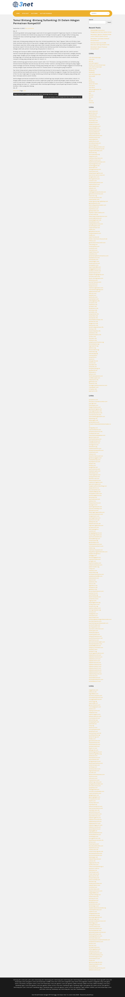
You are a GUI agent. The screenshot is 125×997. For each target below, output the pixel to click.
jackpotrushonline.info (95, 431)
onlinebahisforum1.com (96, 697)
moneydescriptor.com (95, 493)
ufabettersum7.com (95, 659)
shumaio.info (93, 338)
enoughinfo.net (93, 361)
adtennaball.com (94, 186)
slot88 (48, 981)
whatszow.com (93, 755)
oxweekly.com (93, 254)
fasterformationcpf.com (96, 456)
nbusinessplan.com (95, 126)
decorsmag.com (93, 145)
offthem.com (92, 118)
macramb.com (93, 250)
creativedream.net (94, 227)
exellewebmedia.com (95, 439)
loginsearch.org (93, 346)
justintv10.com (93, 284)
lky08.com (92, 235)
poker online (92, 68)
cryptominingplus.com (95, 482)
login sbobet (85, 987)
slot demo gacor (94, 63)
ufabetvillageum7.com (95, 825)
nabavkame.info (93, 379)
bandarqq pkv (81, 989)
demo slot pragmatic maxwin (84, 981)
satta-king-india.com (95, 782)
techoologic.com (94, 906)
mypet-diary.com (94, 252)
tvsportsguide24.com (95, 535)
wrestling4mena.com (95, 218)
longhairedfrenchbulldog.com (98, 486)
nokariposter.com (94, 199)
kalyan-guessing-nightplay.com (98, 201)
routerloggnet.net (94, 165)
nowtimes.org (93, 351)
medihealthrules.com (95, 909)
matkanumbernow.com (96, 158)
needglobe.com (93, 613)
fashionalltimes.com (95, 934)
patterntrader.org (94, 567)
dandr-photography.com (96, 278)
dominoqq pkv (39, 980)
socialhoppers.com (94, 225)
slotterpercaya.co (94, 632)
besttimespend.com (95, 597)
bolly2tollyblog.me (94, 368)
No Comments (30, 28)
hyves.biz (91, 359)
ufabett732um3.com (95, 859)
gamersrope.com (94, 437)
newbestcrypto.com (94, 471)
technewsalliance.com (95, 853)
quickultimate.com (94, 625)
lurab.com (92, 960)
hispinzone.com (93, 171)
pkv (90, 78)
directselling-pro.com (95, 956)
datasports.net (93, 521)
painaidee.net (93, 497)
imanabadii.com (93, 387)
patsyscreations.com (95, 716)
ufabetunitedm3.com (95, 664)
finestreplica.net (94, 844)
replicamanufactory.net (96, 808)
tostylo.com (92, 465)
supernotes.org (93, 572)
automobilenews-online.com (97, 932)
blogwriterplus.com (95, 407)
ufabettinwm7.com (94, 660)
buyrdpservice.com (94, 461)
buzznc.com (92, 943)
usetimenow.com (94, 207)
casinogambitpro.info (95, 411)
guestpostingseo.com (95, 409)
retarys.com (92, 454)
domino (91, 95)
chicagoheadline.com (95, 699)
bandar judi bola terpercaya (97, 65)
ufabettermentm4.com (95, 657)
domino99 (92, 76)
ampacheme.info (94, 314)
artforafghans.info (94, 301)
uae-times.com (93, 111)
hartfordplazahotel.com (96, 376)
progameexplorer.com (95, 953)
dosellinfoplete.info (94, 331)
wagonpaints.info (94, 862)
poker (90, 80)
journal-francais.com (95, 282)
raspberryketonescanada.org (97, 908)
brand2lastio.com (94, 222)
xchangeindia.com (94, 924)
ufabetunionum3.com (95, 819)
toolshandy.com (93, 259)
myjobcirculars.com (95, 160)
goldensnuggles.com (95, 458)
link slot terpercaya (95, 57)
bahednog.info (93, 418)
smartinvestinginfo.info (96, 851)
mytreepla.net (93, 804)
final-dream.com (94, 872)
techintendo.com (94, 759)
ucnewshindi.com (94, 433)
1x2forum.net (93, 692)
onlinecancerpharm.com (96, 546)
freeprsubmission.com (95, 891)
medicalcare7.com (94, 184)
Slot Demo (34, 13)
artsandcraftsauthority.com (97, 968)
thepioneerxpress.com (95, 135)
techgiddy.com (93, 428)
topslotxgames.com (95, 164)
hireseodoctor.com (94, 799)
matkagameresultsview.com (97, 192)
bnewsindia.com (94, 896)
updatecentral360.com (95, 576)
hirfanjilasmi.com (94, 604)
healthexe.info (93, 304)
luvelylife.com (93, 248)
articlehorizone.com (95, 785)
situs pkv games (56, 983)
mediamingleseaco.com (96, 287)
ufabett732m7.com (94, 885)
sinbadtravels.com (94, 443)
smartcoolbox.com (94, 634)
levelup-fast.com (94, 802)
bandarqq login (20, 985)
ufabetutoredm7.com (95, 672)
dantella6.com (93, 167)
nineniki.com (93, 180)
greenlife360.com (94, 128)
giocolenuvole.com (94, 740)
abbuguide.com (93, 750)
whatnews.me (93, 870)
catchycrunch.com (94, 710)
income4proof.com (94, 718)
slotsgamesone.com (95, 169)
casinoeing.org (93, 353)
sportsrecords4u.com (95, 814)
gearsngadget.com (94, 797)
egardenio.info (93, 585)
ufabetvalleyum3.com (95, 674)
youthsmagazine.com (95, 495)
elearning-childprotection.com (98, 216)
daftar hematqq (98, 983)
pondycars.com (93, 902)
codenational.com (94, 951)
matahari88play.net (95, 491)
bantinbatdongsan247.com (97, 416)
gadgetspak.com (94, 795)
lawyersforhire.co (94, 488)
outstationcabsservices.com (97, 921)
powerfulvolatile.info (95, 334)
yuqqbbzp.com (93, 787)
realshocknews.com (95, 559)
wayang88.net (93, 831)
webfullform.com (94, 141)
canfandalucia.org (94, 915)
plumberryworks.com (95, 621)
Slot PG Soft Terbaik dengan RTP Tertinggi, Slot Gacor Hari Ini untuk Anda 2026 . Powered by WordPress (62, 995)
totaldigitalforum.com (95, 936)
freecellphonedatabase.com (97, 435)
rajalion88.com (93, 703)
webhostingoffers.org (95, 754)
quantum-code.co (94, 868)
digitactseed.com (94, 770)
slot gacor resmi (31, 983)
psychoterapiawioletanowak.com (98, 623)
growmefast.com (94, 542)
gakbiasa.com (93, 381)
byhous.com (92, 374)
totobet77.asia (93, 649)
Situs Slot (25, 13)
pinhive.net (92, 363)
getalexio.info (93, 589)
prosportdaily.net (94, 878)
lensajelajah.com (94, 722)
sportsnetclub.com (94, 469)
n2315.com (92, 229)
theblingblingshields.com (97, 512)
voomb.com (92, 531)
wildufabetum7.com (95, 681)
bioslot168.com (93, 966)
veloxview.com (93, 675)
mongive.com (93, 190)
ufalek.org (92, 548)
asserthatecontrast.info (96, 319)
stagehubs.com (93, 690)
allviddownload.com (95, 143)
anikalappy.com (93, 836)
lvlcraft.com (92, 772)
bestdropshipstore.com (96, 763)
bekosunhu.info (93, 325)
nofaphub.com (93, 712)
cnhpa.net (92, 568)
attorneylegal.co (93, 529)
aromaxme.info (93, 318)
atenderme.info (93, 321)
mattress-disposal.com (96, 550)
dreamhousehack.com (95, 928)
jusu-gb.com (92, 403)
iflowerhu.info (93, 383)
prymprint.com (93, 593)
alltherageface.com (94, 949)
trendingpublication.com (96, 653)
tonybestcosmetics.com (96, 941)
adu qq (91, 61)
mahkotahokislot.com (95, 544)
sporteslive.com (93, 510)
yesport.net (92, 463)
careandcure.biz (93, 598)
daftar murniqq (87, 983)
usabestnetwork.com (95, 448)
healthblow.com (93, 209)
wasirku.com (92, 293)
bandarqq (92, 70)
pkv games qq (88, 985)
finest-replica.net (94, 874)
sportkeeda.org (93, 595)
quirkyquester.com (94, 627)
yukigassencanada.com (96, 784)
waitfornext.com (93, 864)
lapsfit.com (92, 801)
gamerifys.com (93, 113)
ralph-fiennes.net (94, 237)
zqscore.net (92, 580)
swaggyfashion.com (95, 269)
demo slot (92, 91)
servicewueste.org (94, 154)
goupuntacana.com (94, 705)
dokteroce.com (93, 280)
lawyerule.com (93, 286)
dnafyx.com (92, 739)
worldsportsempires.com (96, 574)
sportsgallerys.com (94, 518)
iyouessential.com (94, 742)
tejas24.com (92, 295)
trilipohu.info (93, 389)
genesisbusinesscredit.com (97, 242)
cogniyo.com (92, 600)
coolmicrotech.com (94, 926)
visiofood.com (93, 887)
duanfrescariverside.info (96, 840)
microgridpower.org (95, 610)
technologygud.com (95, 557)
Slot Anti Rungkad (46, 13)
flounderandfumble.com (96, 846)
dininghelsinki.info (94, 838)
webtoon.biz (92, 501)
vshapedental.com (94, 913)
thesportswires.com (95, 503)
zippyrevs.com (93, 156)
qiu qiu (91, 97)
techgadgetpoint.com (95, 533)
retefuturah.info (93, 849)
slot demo (92, 85)
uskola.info (92, 861)
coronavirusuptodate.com (96, 791)
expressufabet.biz (94, 132)
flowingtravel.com (94, 179)
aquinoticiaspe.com (95, 484)
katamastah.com (94, 578)
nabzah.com (92, 188)
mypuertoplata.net (94, 133)
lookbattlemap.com (94, 459)
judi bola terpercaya (101, 987)
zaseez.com (92, 708)
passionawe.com (94, 617)
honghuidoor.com (94, 177)
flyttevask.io (92, 372)
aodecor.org (92, 348)
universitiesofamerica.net (96, 148)
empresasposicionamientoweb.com (99, 939)
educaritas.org (93, 720)
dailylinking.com (94, 737)
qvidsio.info (92, 336)
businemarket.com (94, 490)
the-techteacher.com (95, 930)
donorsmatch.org (94, 349)
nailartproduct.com (94, 769)
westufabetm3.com (94, 677)
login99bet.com (93, 693)
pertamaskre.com (94, 422)
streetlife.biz (92, 357)
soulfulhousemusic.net (96, 638)
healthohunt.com (94, 847)
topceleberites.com (94, 816)
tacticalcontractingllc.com (97, 642)
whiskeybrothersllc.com (96, 679)
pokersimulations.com (95, 806)
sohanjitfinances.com (95, 636)
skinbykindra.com (94, 947)
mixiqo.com (92, 612)
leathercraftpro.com (95, 608)
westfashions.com (94, 257)
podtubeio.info (93, 333)
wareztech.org (93, 446)
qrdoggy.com (93, 555)
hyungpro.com (93, 505)
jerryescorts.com (94, 527)
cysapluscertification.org (96, 342)
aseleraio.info (93, 582)
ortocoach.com (93, 615)
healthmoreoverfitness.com (97, 162)
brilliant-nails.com (94, 276)
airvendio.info (93, 302)
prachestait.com (94, 299)
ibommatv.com (93, 120)
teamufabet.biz (93, 139)
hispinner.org (93, 195)
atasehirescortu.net (95, 523)
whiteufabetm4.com (95, 834)
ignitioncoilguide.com (95, 962)
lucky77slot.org (93, 540)
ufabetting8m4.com (95, 817)
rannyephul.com (93, 265)
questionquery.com (94, 272)
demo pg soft (101, 980)
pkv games (105, 985)
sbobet (92, 987)
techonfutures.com (94, 904)
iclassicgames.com (94, 474)
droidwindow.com (94, 889)
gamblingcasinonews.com (97, 147)
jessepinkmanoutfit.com (96, 450)
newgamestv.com (94, 516)
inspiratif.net (93, 115)
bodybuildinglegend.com (96, 274)
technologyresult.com (95, 752)
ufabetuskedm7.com (95, 668)
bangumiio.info (93, 323)
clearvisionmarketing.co (96, 866)
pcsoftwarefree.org (94, 735)
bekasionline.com (94, 124)
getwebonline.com (94, 231)
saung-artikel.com (94, 476)
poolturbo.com (93, 297)
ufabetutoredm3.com (95, 670)
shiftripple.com (93, 630)
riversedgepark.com (95, 707)
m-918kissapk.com (94, 378)
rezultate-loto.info (94, 810)
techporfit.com (93, 122)
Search (91, 19)
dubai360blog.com (94, 538)
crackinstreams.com (95, 793)
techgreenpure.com (95, 761)
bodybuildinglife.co (94, 553)
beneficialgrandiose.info (96, 327)
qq (59, 989)
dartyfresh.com (93, 731)
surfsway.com (93, 767)
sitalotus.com (93, 570)
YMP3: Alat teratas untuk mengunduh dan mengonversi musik (62, 97)
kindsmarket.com (94, 246)
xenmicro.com (93, 727)
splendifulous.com (94, 812)
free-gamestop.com (94, 441)
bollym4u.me (93, 366)
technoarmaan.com (94, 938)
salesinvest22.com (94, 879)
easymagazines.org (94, 602)
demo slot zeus (93, 84)
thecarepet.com (93, 405)
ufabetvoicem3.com (95, 827)
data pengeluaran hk (95, 89)
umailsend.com (93, 452)
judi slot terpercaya (95, 74)
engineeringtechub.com (96, 525)
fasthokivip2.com (94, 478)
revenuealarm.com (94, 958)
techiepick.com (93, 898)
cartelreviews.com (94, 765)
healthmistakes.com (95, 563)
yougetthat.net (93, 467)
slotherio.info (93, 340)
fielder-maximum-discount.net (98, 239)
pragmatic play (69, 981)
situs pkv (91, 59)
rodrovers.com (93, 778)
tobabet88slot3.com (95, 645)
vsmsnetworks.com (94, 117)
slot (24, 90)
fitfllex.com (92, 241)
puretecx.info (93, 306)
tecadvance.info (93, 308)
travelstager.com (94, 261)
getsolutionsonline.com (96, 194)
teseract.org (92, 881)
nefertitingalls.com (94, 714)
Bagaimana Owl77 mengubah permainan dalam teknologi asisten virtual (36, 94)
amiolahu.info (93, 312)
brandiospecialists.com (96, 182)
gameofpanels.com (94, 203)
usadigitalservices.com (96, 224)
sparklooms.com (94, 640)
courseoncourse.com (95, 414)
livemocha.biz (93, 355)
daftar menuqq (77, 983)
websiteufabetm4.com (95, 832)
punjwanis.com (93, 399)
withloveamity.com (94, 744)
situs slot (54, 981)
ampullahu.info (93, 316)
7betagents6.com (94, 789)
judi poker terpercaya (95, 67)
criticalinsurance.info (95, 197)
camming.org (93, 701)
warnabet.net (93, 364)
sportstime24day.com (95, 508)
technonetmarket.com (95, 855)
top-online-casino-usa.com (97, 175)
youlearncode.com (94, 746)
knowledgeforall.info (95, 220)
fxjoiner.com (92, 945)
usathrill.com (93, 911)
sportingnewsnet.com (95, 506)
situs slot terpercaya (90, 980)
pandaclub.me (93, 370)
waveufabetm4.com (94, 829)
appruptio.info (93, 391)
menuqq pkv (17, 980)
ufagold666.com (94, 893)
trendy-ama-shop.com (95, 883)
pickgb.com (92, 561)
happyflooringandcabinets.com (98, 551)
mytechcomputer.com (95, 964)
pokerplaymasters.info (95, 413)
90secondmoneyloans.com (97, 774)
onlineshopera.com (94, 729)
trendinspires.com (94, 263)
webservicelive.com (95, 970)
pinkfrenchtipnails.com (96, 514)
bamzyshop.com (93, 900)
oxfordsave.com (93, 473)
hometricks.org (93, 606)
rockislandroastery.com (96, 955)
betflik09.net (93, 724)
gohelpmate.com (94, 210)
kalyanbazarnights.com (96, 173)
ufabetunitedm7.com (95, 666)
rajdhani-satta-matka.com (96, 212)
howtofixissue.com (94, 137)
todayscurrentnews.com (96, 647)
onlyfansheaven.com (95, 233)
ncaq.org (91, 725)
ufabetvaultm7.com (94, 823)
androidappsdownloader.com (97, 205)
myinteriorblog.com (95, 894)
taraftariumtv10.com (95, 271)
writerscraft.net (93, 214)
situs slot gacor (27, 981)
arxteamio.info (93, 587)
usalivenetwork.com (95, 429)
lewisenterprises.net (95, 733)
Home (18, 13)
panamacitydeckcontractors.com (98, 256)
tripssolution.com (94, 780)
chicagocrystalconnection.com (98, 385)
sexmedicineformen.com (96, 628)
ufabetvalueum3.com (95, 821)
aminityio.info (93, 310)
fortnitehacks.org (94, 344)
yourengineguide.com (95, 917)
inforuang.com (93, 244)
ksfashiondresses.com (95, 565)
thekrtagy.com (93, 923)
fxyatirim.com (93, 748)
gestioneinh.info (94, 876)
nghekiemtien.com (94, 291)
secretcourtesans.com (95, 695)
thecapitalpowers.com (95, 644)
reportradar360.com (95, 267)
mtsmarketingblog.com (96, 289)
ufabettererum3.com (95, 655)
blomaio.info (92, 329)
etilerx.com (92, 842)
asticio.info (92, 583)
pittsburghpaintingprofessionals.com (100, 619)
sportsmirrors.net (94, 520)
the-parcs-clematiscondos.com (98, 401)
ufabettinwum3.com (95, 662)
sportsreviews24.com (95, 536)
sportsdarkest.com (94, 499)
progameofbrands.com (95, 150)
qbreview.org (93, 152)
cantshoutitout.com (95, 130)
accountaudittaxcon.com (96, 591)
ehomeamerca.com (94, 757)
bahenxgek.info (93, 420)
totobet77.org (93, 651)
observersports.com (95, 480)
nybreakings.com (94, 919)
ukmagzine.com (93, 444)
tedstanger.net (93, 857)
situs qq (91, 102)
